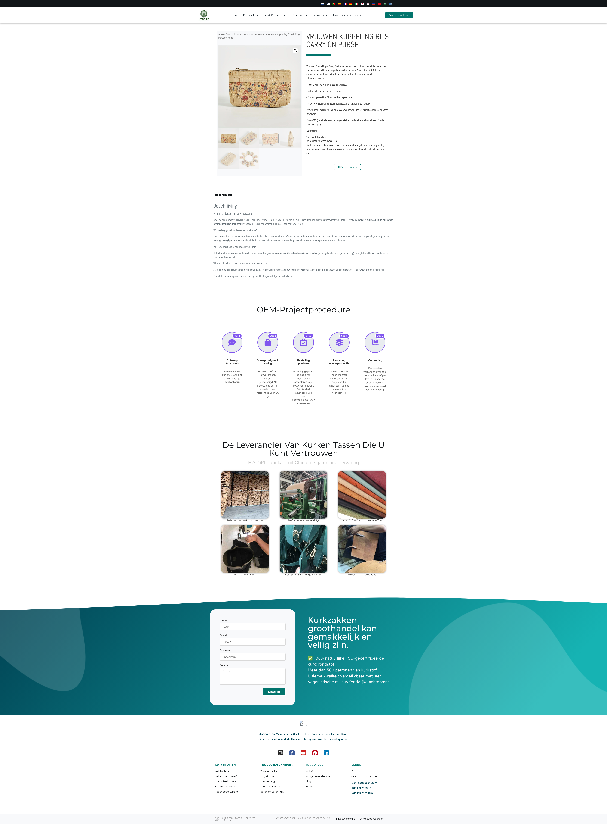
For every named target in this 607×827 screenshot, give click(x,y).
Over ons (320, 15)
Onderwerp (226, 650)
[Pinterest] (314, 752)
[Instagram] (280, 752)
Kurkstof (248, 15)
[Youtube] (303, 752)
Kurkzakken (233, 34)
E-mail (224, 635)
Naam (223, 620)
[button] (295, 50)
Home (233, 15)
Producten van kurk (277, 765)
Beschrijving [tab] (223, 195)
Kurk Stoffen (225, 765)
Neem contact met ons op (351, 15)
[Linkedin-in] (326, 752)
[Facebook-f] (291, 752)
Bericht (224, 665)
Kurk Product (273, 15)
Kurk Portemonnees (253, 34)
